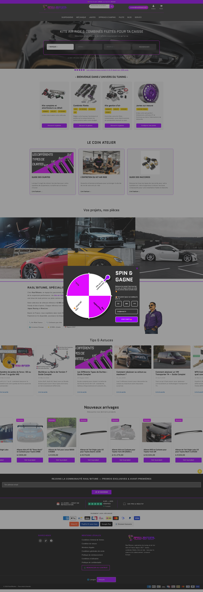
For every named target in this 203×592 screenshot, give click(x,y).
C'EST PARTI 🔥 (126, 319)
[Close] (137, 268)
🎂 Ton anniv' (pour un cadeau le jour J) (126, 298)
